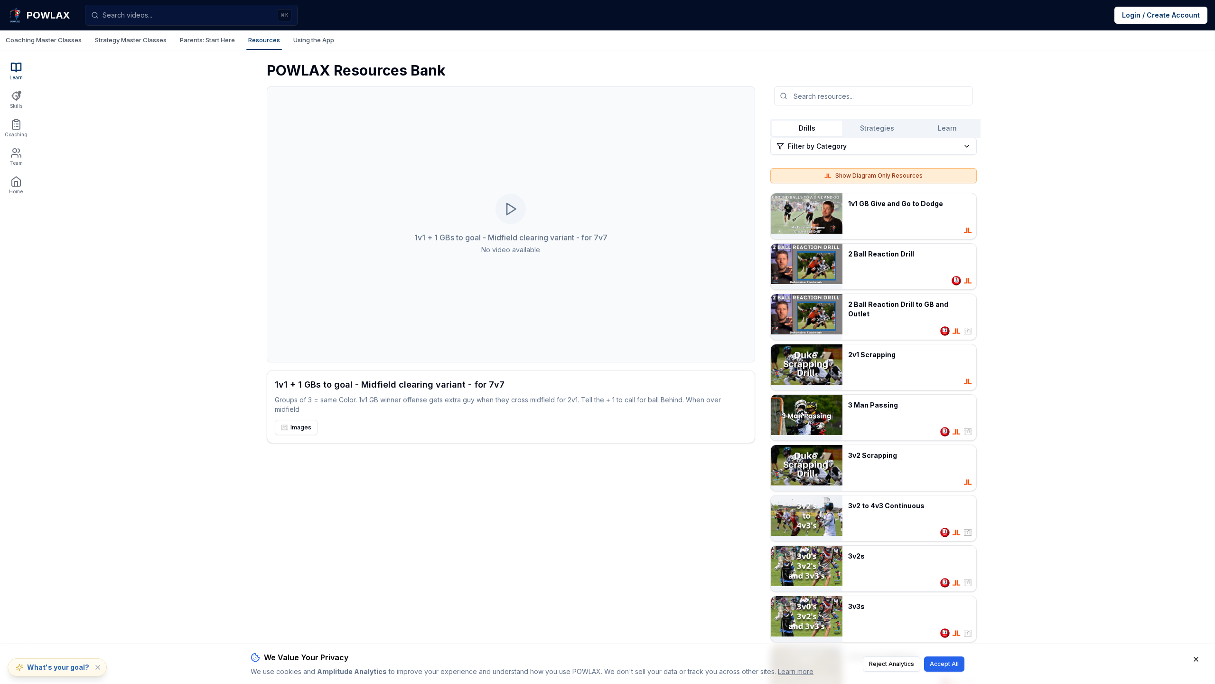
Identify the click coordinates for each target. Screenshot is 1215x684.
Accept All (944, 663)
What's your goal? (58, 667)
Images (300, 427)
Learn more (795, 671)
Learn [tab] (947, 128)
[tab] (43, 40)
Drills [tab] (807, 128)
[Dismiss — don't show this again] (97, 667)
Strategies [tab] (877, 128)
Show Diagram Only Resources (879, 175)
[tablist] (607, 40)
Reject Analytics (891, 663)
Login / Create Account (1161, 15)
